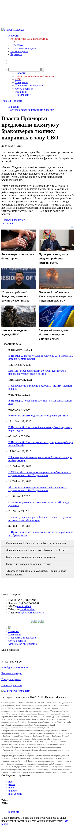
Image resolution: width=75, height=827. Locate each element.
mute (11, 787)
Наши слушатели (11, 685)
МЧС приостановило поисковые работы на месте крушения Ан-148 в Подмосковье (37, 489)
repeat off (13, 811)
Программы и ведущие (24, 48)
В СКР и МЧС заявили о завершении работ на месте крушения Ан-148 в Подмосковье (39, 474)
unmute (12, 790)
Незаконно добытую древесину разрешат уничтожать (40, 415)
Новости (13, 35)
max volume (15, 793)
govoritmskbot (23, 606)
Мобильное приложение (23, 643)
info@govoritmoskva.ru (31, 612)
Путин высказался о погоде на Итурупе (28, 564)
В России (14, 106)
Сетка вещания (19, 51)
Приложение (23, 94)
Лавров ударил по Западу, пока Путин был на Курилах (37, 550)
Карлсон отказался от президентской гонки (30, 557)
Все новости (8, 223)
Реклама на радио (11, 673)
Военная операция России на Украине (31, 109)
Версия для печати (15, 219)
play (10, 781)
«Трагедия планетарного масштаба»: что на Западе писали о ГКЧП (36, 572)
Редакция (16, 54)
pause (11, 784)
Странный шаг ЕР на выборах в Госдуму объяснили (36, 543)
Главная (6, 100)
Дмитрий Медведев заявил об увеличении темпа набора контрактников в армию (37, 372)
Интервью (16, 44)
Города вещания (11, 679)
